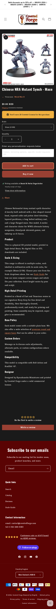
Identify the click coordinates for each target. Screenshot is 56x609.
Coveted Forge (18, 595)
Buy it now (28, 174)
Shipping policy (43, 599)
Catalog (8, 495)
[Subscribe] (47, 468)
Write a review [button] (28, 427)
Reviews (9, 501)
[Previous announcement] (5, 5)
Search (8, 489)
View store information (15, 190)
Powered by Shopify (30, 595)
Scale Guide (39, 274)
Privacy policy (15, 599)
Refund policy (45, 595)
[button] (5, 19)
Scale (4, 121)
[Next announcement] (51, 5)
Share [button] (7, 197)
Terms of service (29, 599)
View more (13, 97)
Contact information (29, 603)
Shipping (5, 108)
